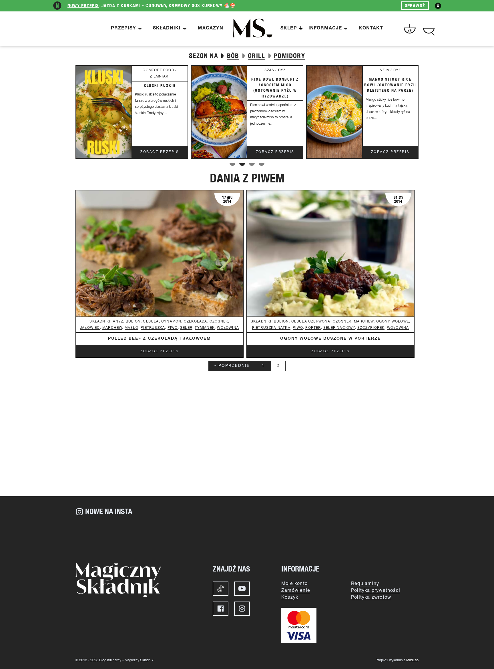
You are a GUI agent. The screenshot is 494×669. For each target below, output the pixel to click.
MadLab (412, 660)
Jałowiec (90, 327)
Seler (186, 327)
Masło (131, 327)
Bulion (133, 321)
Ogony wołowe (392, 321)
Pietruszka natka (271, 327)
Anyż (118, 321)
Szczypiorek (371, 327)
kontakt (371, 28)
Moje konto (294, 584)
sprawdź (415, 5)
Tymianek (205, 327)
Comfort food (159, 70)
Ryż (282, 70)
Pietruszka (153, 327)
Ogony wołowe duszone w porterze (330, 339)
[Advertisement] (247, 448)
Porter (313, 327)
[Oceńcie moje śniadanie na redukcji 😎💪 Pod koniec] (332, 537)
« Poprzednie (232, 366)
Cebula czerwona (310, 321)
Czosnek (219, 321)
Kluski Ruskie (160, 85)
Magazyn (210, 28)
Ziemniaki (160, 76)
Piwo (173, 327)
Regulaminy (365, 584)
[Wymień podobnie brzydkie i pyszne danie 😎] (275, 537)
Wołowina (228, 327)
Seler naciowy (339, 327)
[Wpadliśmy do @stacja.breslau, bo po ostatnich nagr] (104, 537)
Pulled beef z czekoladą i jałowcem (159, 339)
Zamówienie (295, 591)
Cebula (151, 321)
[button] (232, 164)
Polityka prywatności (375, 591)
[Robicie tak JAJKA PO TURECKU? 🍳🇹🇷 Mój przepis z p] (218, 537)
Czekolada (195, 321)
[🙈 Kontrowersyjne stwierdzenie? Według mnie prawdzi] (161, 537)
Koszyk (289, 598)
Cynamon (171, 321)
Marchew (112, 327)
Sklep (288, 28)
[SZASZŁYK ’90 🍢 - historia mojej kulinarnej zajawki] (390, 537)
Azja (269, 70)
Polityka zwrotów (371, 598)
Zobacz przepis (159, 152)
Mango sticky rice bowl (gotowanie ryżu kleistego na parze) (390, 85)
